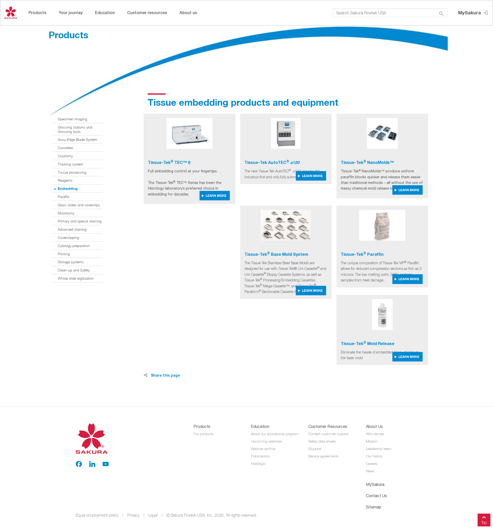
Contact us (376, 495)
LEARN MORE (216, 196)
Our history (374, 456)
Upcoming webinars (266, 441)
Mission (371, 441)
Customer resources (147, 12)
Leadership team (379, 449)
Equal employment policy (97, 515)
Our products (203, 434)
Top (484, 522)
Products (37, 12)
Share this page (165, 375)
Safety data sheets (322, 441)
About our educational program (275, 434)
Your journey (71, 12)
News (370, 471)
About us (188, 12)
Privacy (133, 515)
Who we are (375, 434)
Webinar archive (263, 449)
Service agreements (323, 456)
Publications (260, 456)
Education (105, 12)
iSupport (314, 449)
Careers (371, 464)
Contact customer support (328, 434)
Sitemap (373, 507)
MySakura (470, 12)
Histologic (258, 464)
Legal (153, 515)
